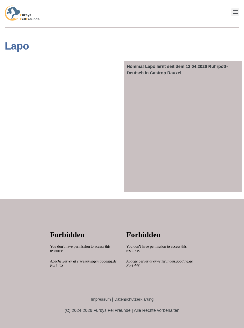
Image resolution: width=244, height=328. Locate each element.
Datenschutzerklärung (133, 299)
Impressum (101, 299)
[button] (235, 12)
